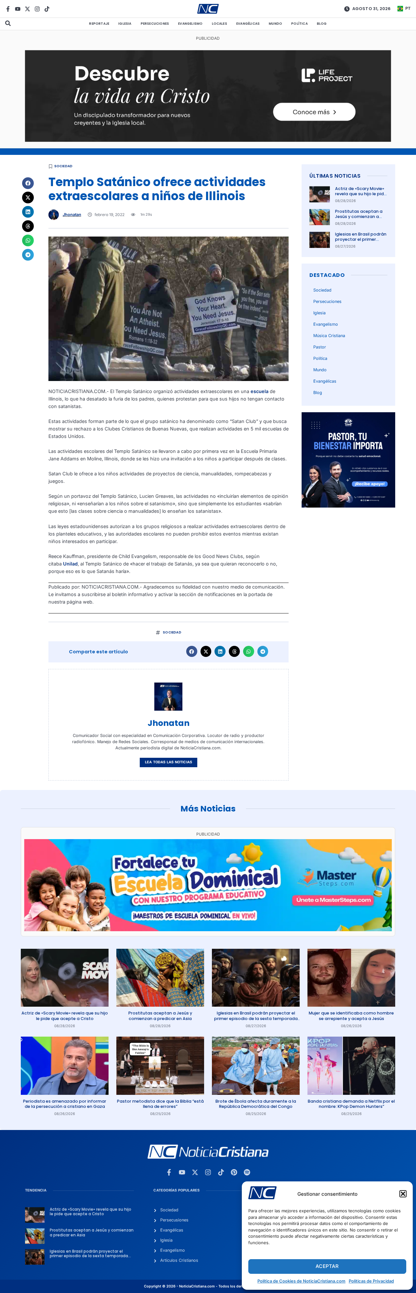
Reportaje (99, 23)
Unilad (70, 563)
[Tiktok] (47, 9)
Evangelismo (190, 23)
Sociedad (63, 166)
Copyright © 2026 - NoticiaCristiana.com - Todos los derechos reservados (208, 1286)
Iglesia (124, 23)
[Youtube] (17, 9)
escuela (260, 391)
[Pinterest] (234, 1172)
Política (299, 23)
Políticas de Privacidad (371, 1281)
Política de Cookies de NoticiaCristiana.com (301, 1281)
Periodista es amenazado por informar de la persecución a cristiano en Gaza (64, 1103)
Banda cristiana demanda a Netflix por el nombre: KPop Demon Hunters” (351, 1103)
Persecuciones (155, 23)
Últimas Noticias (334, 176)
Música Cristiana (329, 335)
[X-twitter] (27, 9)
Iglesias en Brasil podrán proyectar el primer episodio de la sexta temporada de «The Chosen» (256, 1018)
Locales (219, 23)
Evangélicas (248, 23)
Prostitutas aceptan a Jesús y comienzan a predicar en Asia (359, 217)
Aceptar (327, 1266)
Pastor (319, 347)
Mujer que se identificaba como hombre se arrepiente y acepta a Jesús (351, 1015)
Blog (322, 23)
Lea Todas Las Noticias (168, 762)
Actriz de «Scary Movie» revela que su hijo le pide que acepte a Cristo (360, 194)
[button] (403, 1194)
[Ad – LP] (208, 140)
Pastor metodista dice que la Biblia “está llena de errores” (160, 1103)
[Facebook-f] (8, 9)
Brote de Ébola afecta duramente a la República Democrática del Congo (255, 1103)
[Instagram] (37, 9)
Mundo (275, 23)
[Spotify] (247, 1172)
